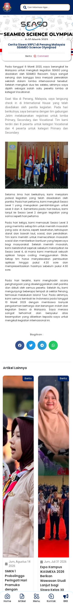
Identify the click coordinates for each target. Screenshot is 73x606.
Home (7, 601)
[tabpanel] (19, 489)
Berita (28, 378)
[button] (19, 345)
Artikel (22, 601)
